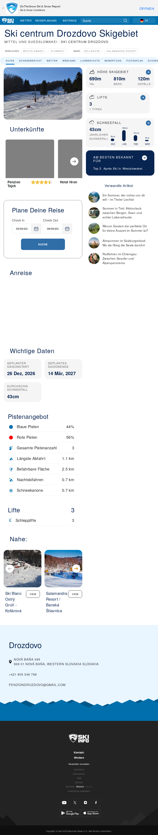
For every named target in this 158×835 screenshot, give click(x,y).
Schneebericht (30, 60)
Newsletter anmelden (79, 763)
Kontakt (79, 752)
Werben (79, 757)
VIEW (33, 594)
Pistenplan (134, 60)
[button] (42, 309)
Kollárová (92, 51)
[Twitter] (75, 802)
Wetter (26, 20)
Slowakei (57, 51)
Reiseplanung (46, 20)
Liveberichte (90, 60)
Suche (43, 244)
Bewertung (113, 60)
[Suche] (125, 20)
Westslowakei (33, 51)
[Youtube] (64, 802)
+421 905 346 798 (23, 674)
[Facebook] (96, 802)
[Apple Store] (91, 813)
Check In (18, 220)
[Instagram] (85, 802)
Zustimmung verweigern (79, 791)
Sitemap (79, 782)
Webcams (69, 60)
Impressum (79, 769)
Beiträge (70, 20)
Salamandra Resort (122, 51)
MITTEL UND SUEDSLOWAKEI (30, 42)
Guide (10, 60)
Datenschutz (79, 773)
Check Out (50, 220)
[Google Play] (70, 813)
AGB (79, 778)
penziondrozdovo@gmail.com (37, 685)
